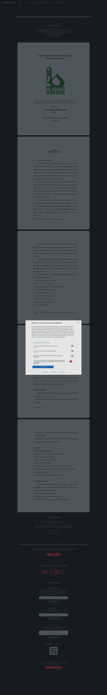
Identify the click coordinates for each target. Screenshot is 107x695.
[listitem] (53, 343)
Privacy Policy (62, 372)
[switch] (71, 346)
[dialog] (53, 347)
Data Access (53, 372)
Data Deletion (45, 372)
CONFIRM (43, 366)
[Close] (78, 323)
